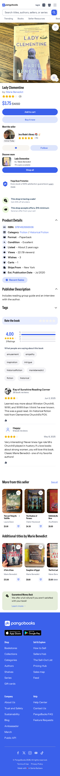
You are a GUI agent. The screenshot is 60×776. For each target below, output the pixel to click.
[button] (30, 220)
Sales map (39, 671)
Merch (8, 731)
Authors (9, 665)
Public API (10, 737)
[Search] (54, 12)
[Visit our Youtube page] (36, 753)
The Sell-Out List (42, 660)
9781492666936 (24, 227)
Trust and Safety (13, 708)
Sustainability (12, 714)
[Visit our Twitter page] (24, 753)
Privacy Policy (37, 764)
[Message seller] (16, 148)
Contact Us (39, 708)
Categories (10, 660)
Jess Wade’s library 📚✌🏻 (29, 134)
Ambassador (11, 726)
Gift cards (9, 683)
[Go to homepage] (10, 5)
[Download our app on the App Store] (13, 633)
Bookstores (10, 648)
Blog (6, 720)
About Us (9, 702)
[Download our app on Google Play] (32, 633)
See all (54, 482)
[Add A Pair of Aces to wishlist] (18, 547)
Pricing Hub (40, 665)
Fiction (24, 232)
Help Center (40, 702)
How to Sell (39, 648)
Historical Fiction (39, 232)
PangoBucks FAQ (43, 714)
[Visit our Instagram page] (30, 753)
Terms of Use (23, 764)
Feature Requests (43, 720)
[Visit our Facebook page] (18, 753)
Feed (36, 677)
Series (7, 677)
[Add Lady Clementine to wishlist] (55, 27)
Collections (10, 653)
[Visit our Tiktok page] (42, 753)
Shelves (8, 671)
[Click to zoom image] (30, 53)
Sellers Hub (39, 653)
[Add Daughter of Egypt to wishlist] (41, 547)
